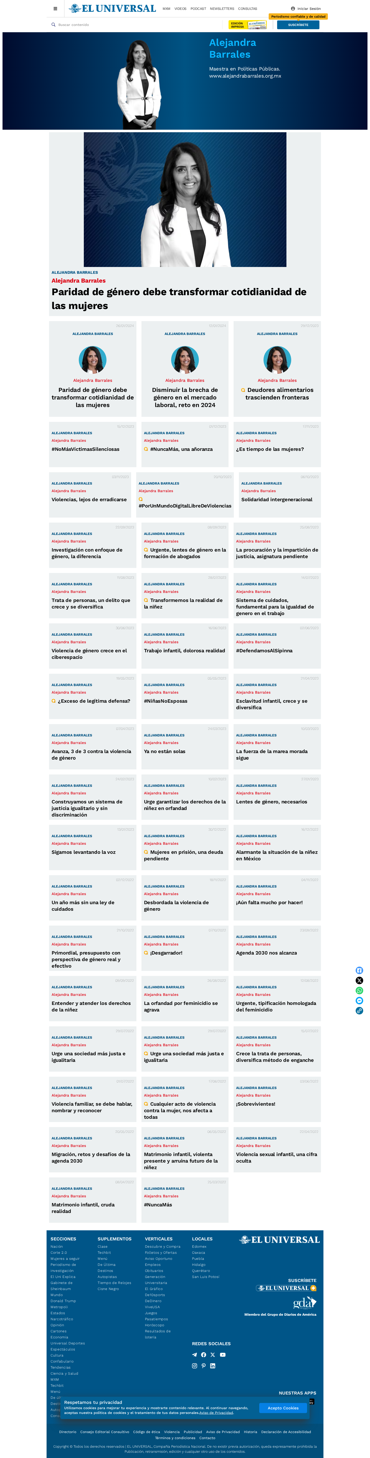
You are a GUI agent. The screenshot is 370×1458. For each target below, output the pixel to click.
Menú (55, 1391)
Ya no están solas (165, 751)
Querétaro (201, 1271)
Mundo (57, 1295)
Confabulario (62, 1361)
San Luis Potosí (205, 1277)
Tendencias (61, 1367)
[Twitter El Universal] (212, 1355)
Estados (58, 1313)
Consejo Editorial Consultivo (104, 1432)
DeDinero (153, 1301)
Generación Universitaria (156, 1280)
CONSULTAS (247, 9)
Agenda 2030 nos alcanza (266, 953)
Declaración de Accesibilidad (286, 1432)
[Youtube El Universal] (222, 1355)
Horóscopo (154, 1325)
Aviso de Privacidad (223, 1432)
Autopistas (107, 1277)
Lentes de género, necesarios (271, 802)
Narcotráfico (62, 1319)
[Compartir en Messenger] (359, 1000)
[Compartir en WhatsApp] (359, 990)
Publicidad (193, 1432)
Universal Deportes (68, 1343)
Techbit (57, 1385)
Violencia (172, 1432)
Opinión (57, 1325)
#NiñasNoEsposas (166, 701)
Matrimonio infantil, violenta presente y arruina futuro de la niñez (181, 1160)
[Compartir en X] (359, 980)
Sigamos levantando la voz (84, 852)
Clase (103, 1246)
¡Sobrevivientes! (255, 1104)
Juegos (151, 1313)
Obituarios (154, 1271)
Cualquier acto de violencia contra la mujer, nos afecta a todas (180, 1110)
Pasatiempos (156, 1319)
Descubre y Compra (163, 1246)
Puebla (198, 1259)
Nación (57, 1246)
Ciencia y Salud (65, 1373)
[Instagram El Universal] (194, 1365)
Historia (250, 1432)
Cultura (57, 1355)
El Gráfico (154, 1289)
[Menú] (55, 8)
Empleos (153, 1265)
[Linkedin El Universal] (212, 1365)
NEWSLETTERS (222, 9)
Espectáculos (63, 1349)
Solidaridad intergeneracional (276, 499)
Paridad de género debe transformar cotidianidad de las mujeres (93, 397)
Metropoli (59, 1307)
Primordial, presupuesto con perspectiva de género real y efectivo (86, 959)
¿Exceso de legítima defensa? (94, 701)
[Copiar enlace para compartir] (359, 1010)
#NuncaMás (158, 1205)
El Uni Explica (63, 1277)
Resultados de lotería (158, 1334)
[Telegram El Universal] (194, 1355)
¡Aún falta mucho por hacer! (269, 902)
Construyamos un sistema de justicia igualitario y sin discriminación (87, 808)
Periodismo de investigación (63, 1268)
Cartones (59, 1331)
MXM (166, 9)
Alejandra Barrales (78, 280)
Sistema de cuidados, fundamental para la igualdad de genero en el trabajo (275, 606)
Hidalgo (199, 1265)
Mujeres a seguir (65, 1259)
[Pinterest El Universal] (203, 1365)
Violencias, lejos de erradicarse (89, 499)
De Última (107, 1265)
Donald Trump (63, 1301)
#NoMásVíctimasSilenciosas (86, 449)
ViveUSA (152, 1307)
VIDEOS (180, 9)
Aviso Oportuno (158, 1259)
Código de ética (146, 1432)
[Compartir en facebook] (359, 970)
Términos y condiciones (175, 1438)
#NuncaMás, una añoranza (181, 449)
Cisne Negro (108, 1289)
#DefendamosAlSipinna (264, 651)
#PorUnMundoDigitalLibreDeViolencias (185, 506)
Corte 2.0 (59, 1252)
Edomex (199, 1246)
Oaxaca (198, 1252)
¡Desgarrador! (166, 953)
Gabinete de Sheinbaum (62, 1286)
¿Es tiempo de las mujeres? (270, 449)
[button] (298, 24)
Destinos (105, 1271)
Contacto (207, 1438)
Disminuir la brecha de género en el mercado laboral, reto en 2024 (185, 397)
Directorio (67, 1432)
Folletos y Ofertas (161, 1252)
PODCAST (198, 9)
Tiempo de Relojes (114, 1283)
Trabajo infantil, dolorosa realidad (184, 651)
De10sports (155, 1295)
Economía (59, 1337)
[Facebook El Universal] (203, 1355)
